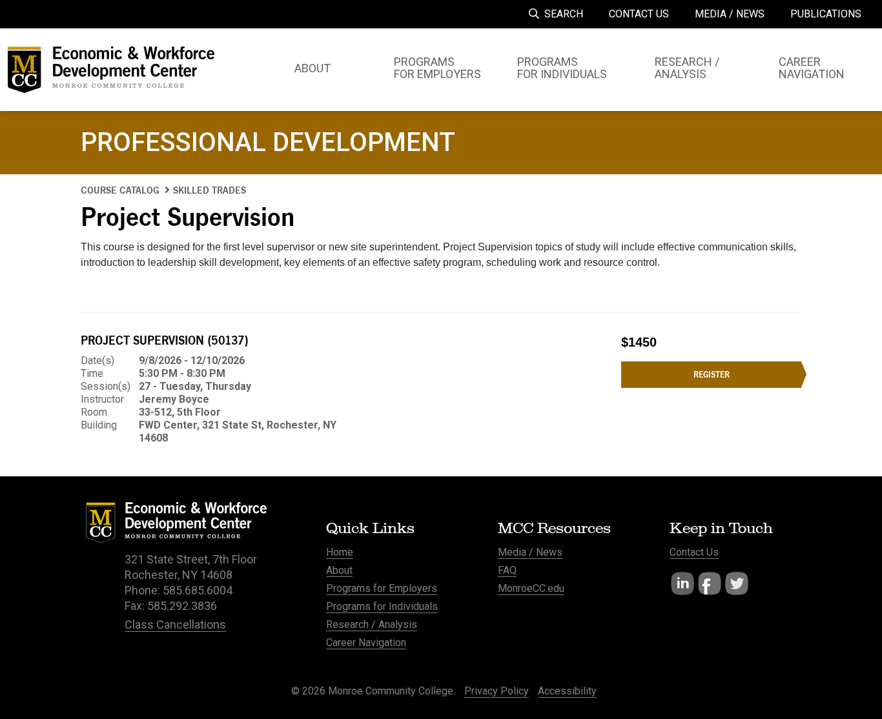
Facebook (710, 583)
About (339, 570)
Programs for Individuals (382, 606)
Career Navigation (366, 642)
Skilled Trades (209, 190)
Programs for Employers (381, 588)
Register (711, 374)
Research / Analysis (371, 624)
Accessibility (567, 691)
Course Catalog (120, 190)
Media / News (530, 552)
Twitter (737, 583)
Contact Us (694, 552)
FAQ (507, 570)
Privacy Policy (496, 691)
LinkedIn (682, 583)
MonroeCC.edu (531, 588)
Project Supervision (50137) (165, 340)
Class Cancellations (175, 624)
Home (339, 552)
